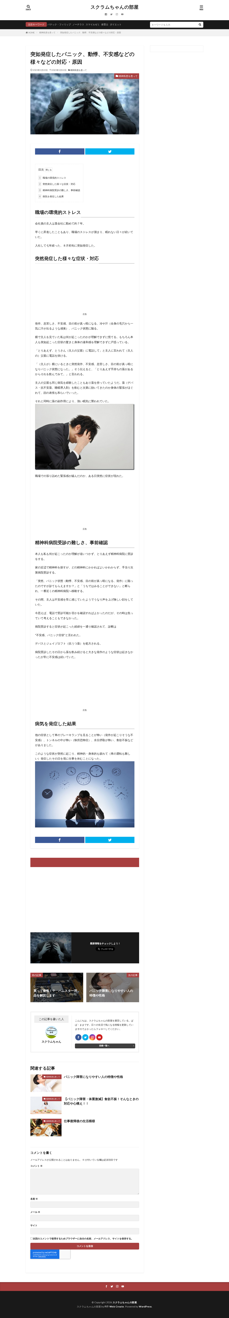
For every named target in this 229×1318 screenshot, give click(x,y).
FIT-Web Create (114, 1306)
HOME (32, 32)
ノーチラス (78, 24)
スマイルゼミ (93, 24)
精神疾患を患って (47, 32)
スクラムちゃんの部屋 (114, 7)
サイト (33, 1225)
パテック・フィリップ (59, 24)
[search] (199, 25)
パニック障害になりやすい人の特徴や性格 (93, 1076)
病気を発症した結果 (51, 196)
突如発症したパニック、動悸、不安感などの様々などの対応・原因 (90, 32)
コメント (36, 1166)
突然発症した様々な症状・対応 (57, 184)
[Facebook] (59, 151)
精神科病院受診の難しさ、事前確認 (59, 190)
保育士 (104, 24)
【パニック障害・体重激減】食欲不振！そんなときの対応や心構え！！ (101, 1101)
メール (35, 1212)
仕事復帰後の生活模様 (79, 1121)
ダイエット (116, 24)
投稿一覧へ (104, 1045)
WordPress (145, 1306)
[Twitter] (110, 151)
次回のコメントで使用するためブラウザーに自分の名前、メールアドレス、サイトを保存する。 (83, 1238)
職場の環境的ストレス (52, 177)
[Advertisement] (84, 289)
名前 (34, 1199)
